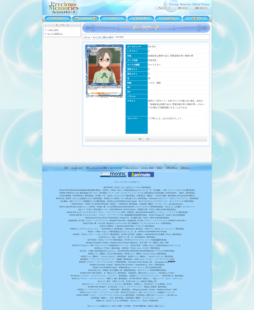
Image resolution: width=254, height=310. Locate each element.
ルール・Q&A (148, 168)
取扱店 (197, 18)
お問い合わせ (171, 168)
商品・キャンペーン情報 (85, 18)
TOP (66, 168)
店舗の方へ (185, 168)
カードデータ (113, 18)
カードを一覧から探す (103, 37)
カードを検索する (55, 34)
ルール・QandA (168, 18)
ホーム (87, 37)
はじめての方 (57, 18)
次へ (149, 139)
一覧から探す (53, 30)
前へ (141, 139)
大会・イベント (141, 18)
